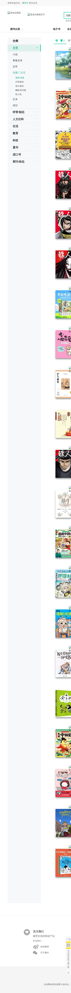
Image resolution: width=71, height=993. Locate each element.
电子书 (56, 29)
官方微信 (44, 952)
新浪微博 (44, 947)
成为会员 (33, 3)
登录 (26, 3)
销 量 (59, 40)
